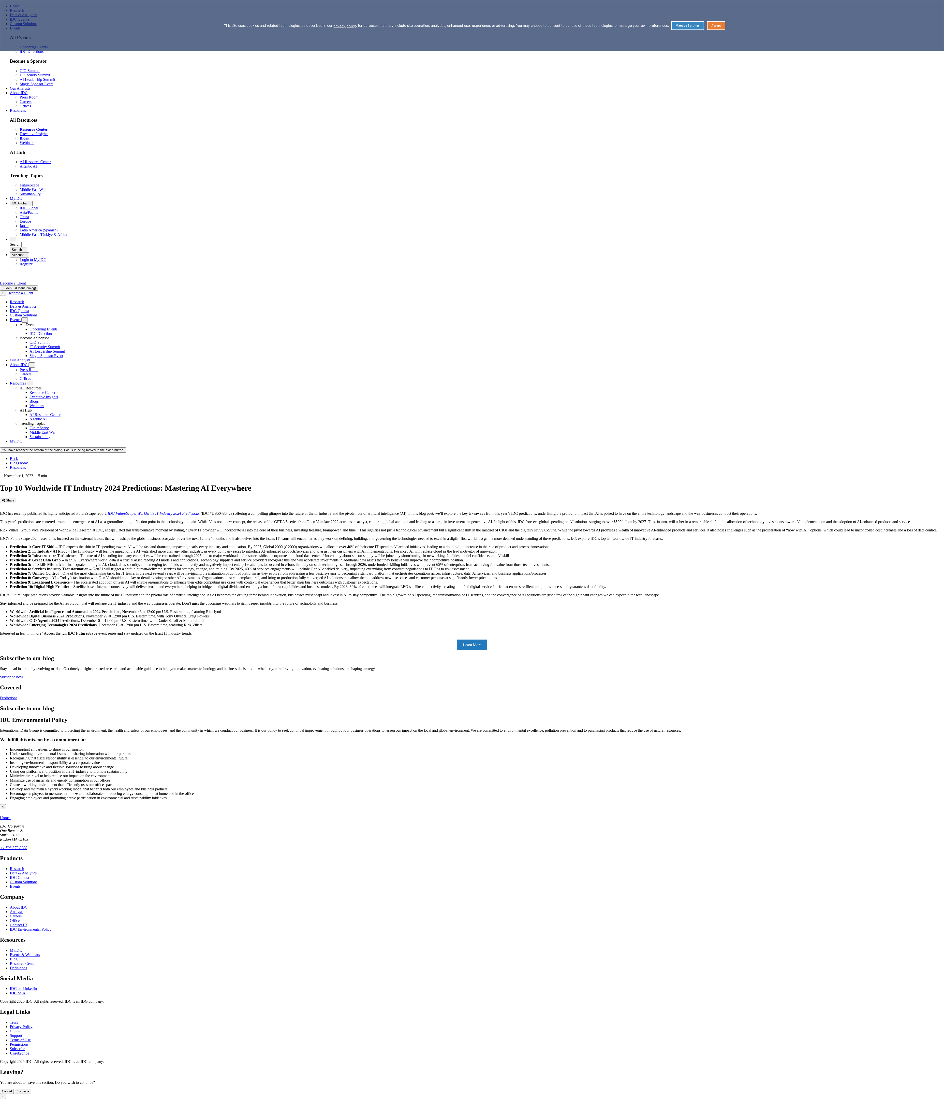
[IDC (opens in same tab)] (16, 279)
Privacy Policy (21, 1027)
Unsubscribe (19, 1053)
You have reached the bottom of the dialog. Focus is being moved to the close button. (63, 450)
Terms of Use (20, 1040)
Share (9, 500)
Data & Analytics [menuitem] (23, 306)
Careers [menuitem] (25, 102)
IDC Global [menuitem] (29, 208)
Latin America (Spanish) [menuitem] (39, 230)
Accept (716, 25)
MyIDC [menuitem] (16, 198)
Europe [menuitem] (25, 221)
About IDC (19, 907)
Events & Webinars (25, 955)
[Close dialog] (3, 293)
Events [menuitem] (15, 320)
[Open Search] (13, 239)
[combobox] (44, 244)
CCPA (15, 1031)
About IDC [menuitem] (19, 93)
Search (15, 244)
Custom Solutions (23, 882)
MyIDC (16, 950)
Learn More (472, 645)
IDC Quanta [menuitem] (19, 311)
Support (16, 1035)
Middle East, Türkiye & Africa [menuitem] (43, 234)
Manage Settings (688, 25)
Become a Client (13, 283)
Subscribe (17, 1049)
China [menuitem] (24, 217)
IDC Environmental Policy (30, 929)
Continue (23, 1091)
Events (15, 886)
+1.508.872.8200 (13, 848)
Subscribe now (11, 677)
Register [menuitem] (26, 264)
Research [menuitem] (17, 302)
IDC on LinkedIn (23, 988)
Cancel (7, 1091)
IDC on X (18, 993)
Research (17, 869)
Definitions (18, 968)
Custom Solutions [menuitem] (23, 315)
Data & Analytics (23, 873)
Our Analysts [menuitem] (20, 88)
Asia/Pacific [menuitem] (29, 212)
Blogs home (19, 463)
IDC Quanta (19, 877)
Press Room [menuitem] (29, 97)
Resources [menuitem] (18, 110)
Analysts (16, 912)
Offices (15, 920)
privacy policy (344, 26)
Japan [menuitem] (24, 226)
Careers (16, 916)
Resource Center (23, 963)
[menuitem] (44, 329)
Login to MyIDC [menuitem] (33, 259)
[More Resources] (30, 383)
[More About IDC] (32, 365)
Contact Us (18, 925)
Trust (14, 1022)
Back (14, 459)
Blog (13, 959)
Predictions (8, 698)
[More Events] (24, 320)
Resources (18, 467)
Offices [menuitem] (25, 106)
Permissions (19, 1044)
